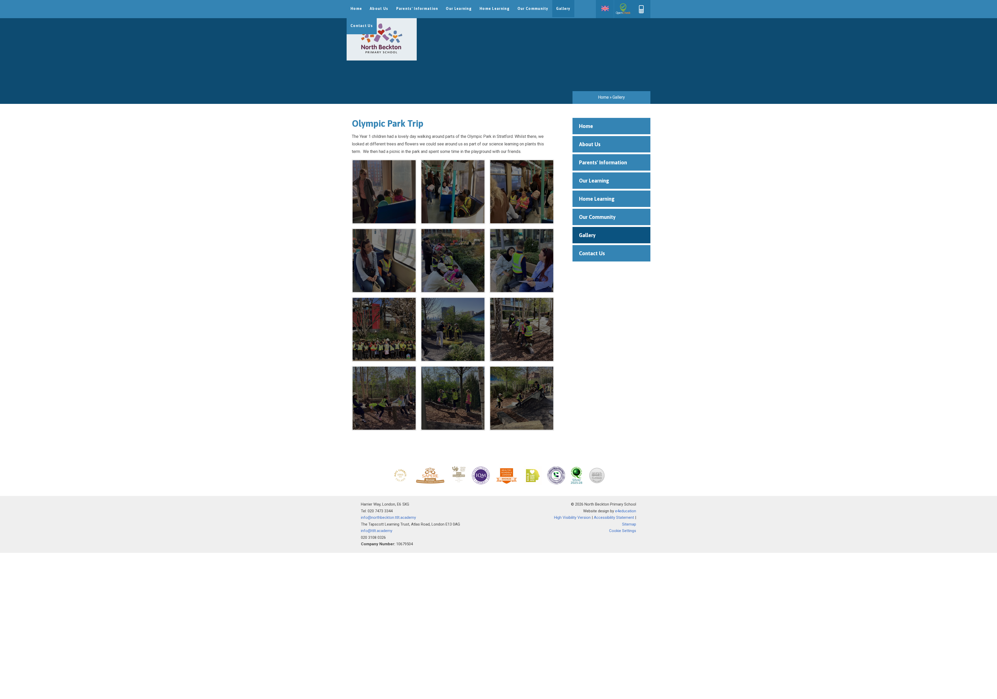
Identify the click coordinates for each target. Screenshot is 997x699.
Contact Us (592, 253)
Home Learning (597, 199)
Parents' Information (603, 162)
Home (603, 97)
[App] (641, 12)
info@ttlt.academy (376, 530)
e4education (625, 511)
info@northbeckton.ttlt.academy (388, 517)
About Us (590, 144)
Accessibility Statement (614, 517)
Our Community (597, 217)
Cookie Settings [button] (622, 530)
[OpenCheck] (623, 9)
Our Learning (594, 181)
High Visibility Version (572, 517)
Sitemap (629, 524)
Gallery (618, 97)
